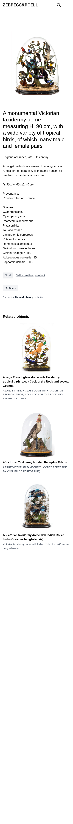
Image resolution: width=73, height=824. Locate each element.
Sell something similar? (30, 275)
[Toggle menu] (66, 4)
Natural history (24, 297)
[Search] (58, 4)
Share (12, 288)
